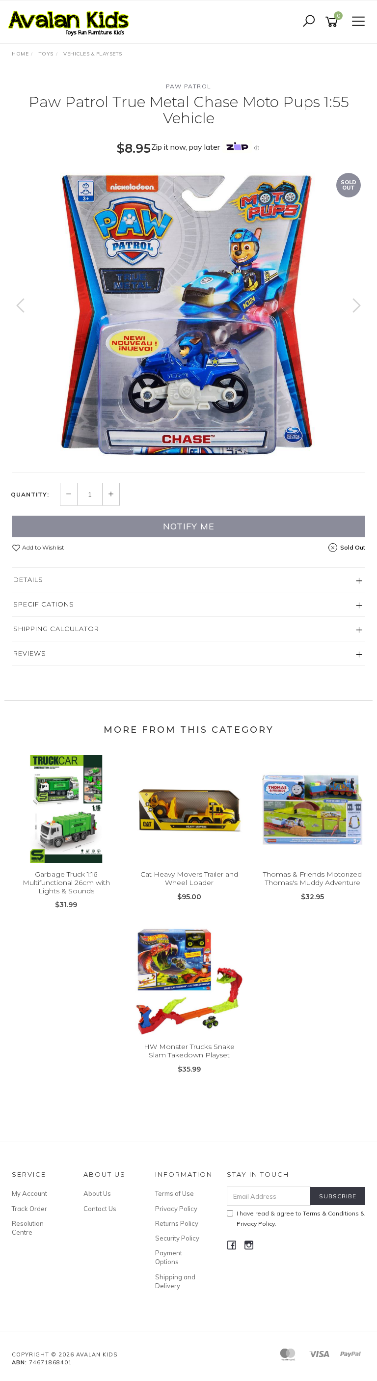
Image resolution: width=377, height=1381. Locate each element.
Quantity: (30, 494)
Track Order (29, 1209)
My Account (29, 1193)
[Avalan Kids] (71, 21)
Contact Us (99, 1209)
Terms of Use (174, 1193)
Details (28, 579)
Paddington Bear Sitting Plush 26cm (80, 1340)
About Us (97, 1193)
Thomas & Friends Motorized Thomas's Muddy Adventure (312, 878)
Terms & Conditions (331, 1213)
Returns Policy (176, 1223)
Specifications (43, 604)
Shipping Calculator (56, 629)
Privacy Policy (176, 1209)
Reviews (29, 653)
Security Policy (177, 1238)
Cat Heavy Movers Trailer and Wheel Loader (189, 878)
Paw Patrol (189, 86)
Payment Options (168, 1257)
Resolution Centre (28, 1227)
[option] (188, 315)
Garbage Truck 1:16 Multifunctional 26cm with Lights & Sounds (66, 882)
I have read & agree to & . (301, 1218)
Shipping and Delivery (175, 1281)
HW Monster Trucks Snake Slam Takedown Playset (189, 1050)
